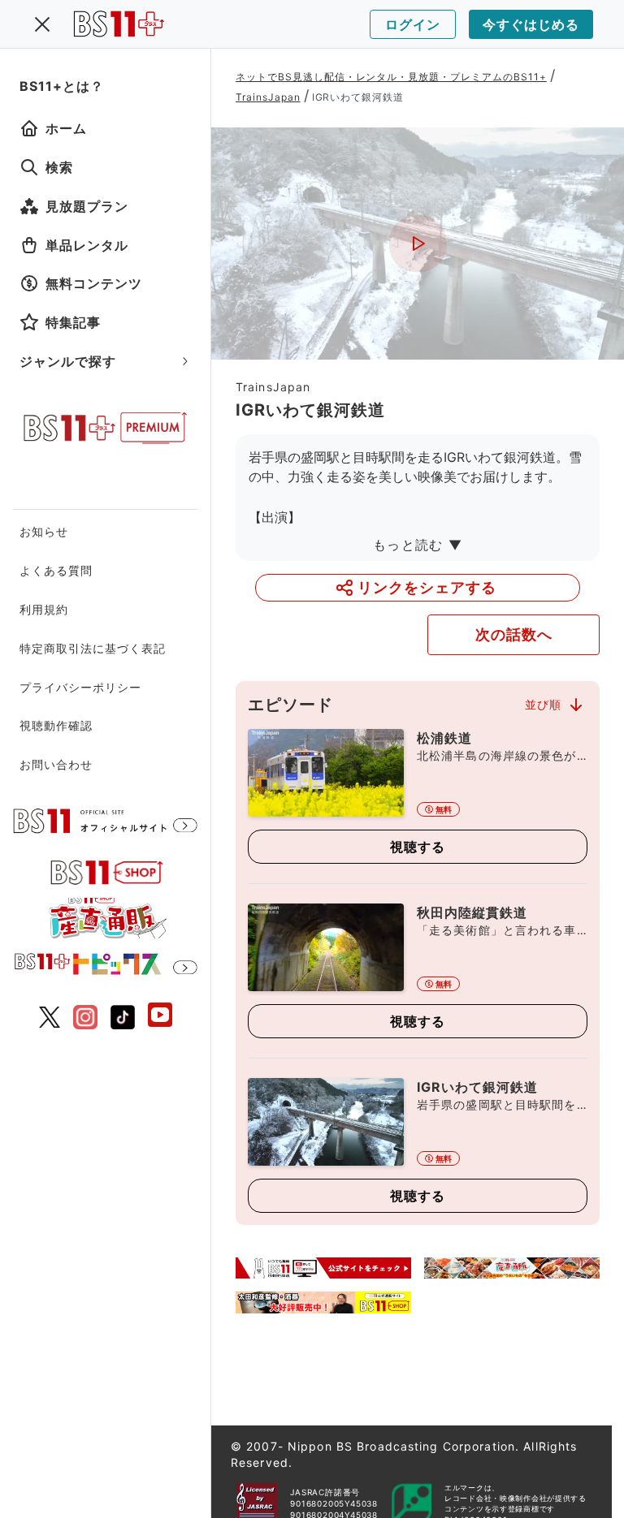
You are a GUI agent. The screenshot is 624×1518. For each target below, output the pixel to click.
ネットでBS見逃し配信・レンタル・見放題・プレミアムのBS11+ (391, 77)
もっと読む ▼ (417, 545)
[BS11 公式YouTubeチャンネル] (160, 1017)
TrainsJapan (268, 97)
